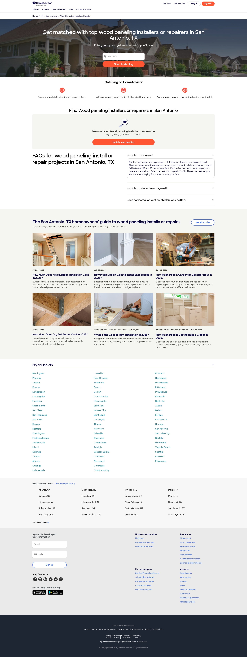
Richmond (160, 442)
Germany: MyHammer (107, 629)
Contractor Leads (143, 585)
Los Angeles (38, 396)
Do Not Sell (125, 636)
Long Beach (38, 392)
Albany (97, 424)
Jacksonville (38, 442)
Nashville (160, 401)
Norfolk (159, 438)
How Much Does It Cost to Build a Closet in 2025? (182, 336)
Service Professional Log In (147, 573)
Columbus (99, 465)
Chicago (36, 465)
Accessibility (136, 637)
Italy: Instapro (124, 629)
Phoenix (36, 378)
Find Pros (139, 538)
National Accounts (143, 589)
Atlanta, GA (44, 490)
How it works (186, 573)
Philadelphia (161, 382)
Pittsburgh (160, 387)
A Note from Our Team (190, 559)
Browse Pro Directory (144, 542)
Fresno (36, 387)
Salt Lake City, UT (134, 508)
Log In (194, 3)
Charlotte (99, 438)
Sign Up (208, 3)
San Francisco (39, 415)
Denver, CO (45, 496)
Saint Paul (99, 405)
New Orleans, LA (134, 502)
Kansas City (100, 410)
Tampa (35, 456)
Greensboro (100, 442)
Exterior (45, 9)
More (71, 9)
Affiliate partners (187, 602)
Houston (159, 424)
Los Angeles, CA (133, 496)
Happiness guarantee (189, 598)
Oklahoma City (101, 470)
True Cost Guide (187, 542)
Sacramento (39, 405)
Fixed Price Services (144, 546)
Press (182, 585)
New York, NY (175, 502)
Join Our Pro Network (145, 577)
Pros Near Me (186, 555)
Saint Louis (99, 415)
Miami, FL (173, 496)
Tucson (36, 382)
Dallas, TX (173, 490)
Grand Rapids (101, 396)
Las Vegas (99, 419)
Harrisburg (160, 378)
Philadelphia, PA (47, 508)
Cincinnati (99, 456)
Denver (36, 424)
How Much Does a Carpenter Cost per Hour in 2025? (184, 276)
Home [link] (35, 16)
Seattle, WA (131, 514)
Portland (159, 373)
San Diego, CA (46, 514)
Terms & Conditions (139, 642)
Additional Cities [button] (39, 522)
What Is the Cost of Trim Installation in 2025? (121, 334)
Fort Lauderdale (41, 438)
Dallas (158, 410)
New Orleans (100, 378)
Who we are (185, 577)
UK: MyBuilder (157, 629)
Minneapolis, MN (90, 502)
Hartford (36, 428)
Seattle (159, 452)
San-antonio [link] (51, 16)
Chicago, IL (131, 490)
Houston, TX (88, 496)
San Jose (37, 419)
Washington (38, 433)
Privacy (108, 636)
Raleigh (98, 447)
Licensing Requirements (190, 563)
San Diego (37, 410)
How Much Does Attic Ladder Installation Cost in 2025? (61, 276)
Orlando (36, 452)
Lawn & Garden (59, 9)
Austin (158, 405)
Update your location (123, 142)
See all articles (202, 222)
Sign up (49, 565)
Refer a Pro (185, 550)
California (116, 636)
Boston (97, 387)
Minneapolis (100, 401)
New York (99, 428)
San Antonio (161, 428)
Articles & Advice (83, 9)
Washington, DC (176, 514)
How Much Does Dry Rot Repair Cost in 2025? (60, 334)
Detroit (97, 392)
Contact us (185, 594)
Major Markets (42, 365)
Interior (36, 9)
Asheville (98, 433)
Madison (159, 456)
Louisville (98, 373)
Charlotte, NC (89, 490)
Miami (35, 447)
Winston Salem (101, 452)
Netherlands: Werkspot (141, 629)
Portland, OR (88, 508)
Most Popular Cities (42, 483)
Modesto (37, 401)
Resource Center (187, 546)
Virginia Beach (162, 447)
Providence (161, 392)
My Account (185, 538)
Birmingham (38, 373)
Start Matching (123, 64)
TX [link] (42, 16)
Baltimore (99, 382)
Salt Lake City (162, 433)
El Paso (159, 415)
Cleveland (99, 461)
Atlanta (36, 461)
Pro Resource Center (144, 581)
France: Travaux (90, 629)
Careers (183, 581)
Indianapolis (38, 470)
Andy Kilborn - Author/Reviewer (110, 330)
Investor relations (188, 589)
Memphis (160, 396)
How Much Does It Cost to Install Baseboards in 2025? (123, 276)
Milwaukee (160, 461)
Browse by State (64, 483)
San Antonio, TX (176, 508)
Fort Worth (161, 419)
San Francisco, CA (91, 514)
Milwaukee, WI (46, 502)
